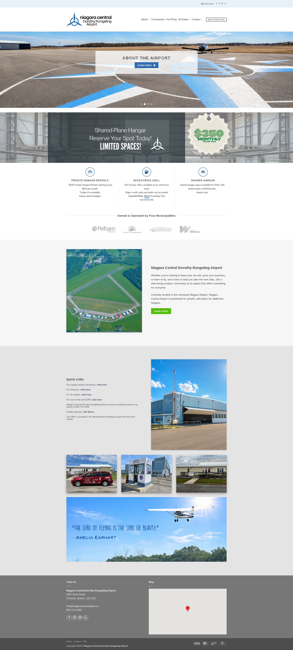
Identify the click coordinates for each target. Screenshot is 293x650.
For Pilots (171, 19)
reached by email (124, 404)
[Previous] (10, 69)
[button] (207, 3)
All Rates (183, 19)
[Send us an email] (222, 4)
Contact (196, 19)
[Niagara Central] (89, 19)
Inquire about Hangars (90, 196)
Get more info (146, 199)
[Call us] (225, 4)
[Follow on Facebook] (216, 4)
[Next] (283, 69)
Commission (158, 19)
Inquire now (202, 192)
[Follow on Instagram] (219, 4)
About (144, 19)
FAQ (85, 641)
